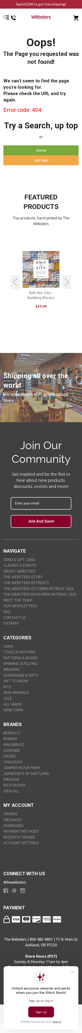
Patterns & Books (20, 658)
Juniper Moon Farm (21, 768)
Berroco (11, 733)
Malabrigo (13, 745)
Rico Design (14, 785)
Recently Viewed (19, 837)
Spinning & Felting (20, 664)
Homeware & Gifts (20, 675)
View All (11, 791)
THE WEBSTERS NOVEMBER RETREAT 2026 (40, 594)
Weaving (11, 669)
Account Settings (21, 843)
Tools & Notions (19, 652)
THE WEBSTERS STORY (23, 577)
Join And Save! (41, 521)
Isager (9, 756)
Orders (10, 814)
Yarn (8, 646)
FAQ (6, 612)
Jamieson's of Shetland (26, 774)
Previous (15, 282)
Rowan (10, 739)
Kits (7, 687)
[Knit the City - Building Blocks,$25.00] (41, 269)
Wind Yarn (13, 710)
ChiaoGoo (12, 762)
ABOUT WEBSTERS (19, 571)
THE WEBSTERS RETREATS (26, 583)
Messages (12, 820)
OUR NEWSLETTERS (20, 606)
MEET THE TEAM (17, 600)
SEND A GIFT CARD (19, 560)
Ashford (11, 750)
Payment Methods (20, 831)
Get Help (41, 160)
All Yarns (12, 704)
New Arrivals (16, 692)
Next (66, 282)
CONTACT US (14, 618)
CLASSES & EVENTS (19, 565)
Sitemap (11, 623)
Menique (11, 779)
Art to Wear (15, 681)
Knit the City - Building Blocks (41, 295)
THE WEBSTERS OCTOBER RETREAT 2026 (38, 589)
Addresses (13, 826)
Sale (7, 698)
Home (41, 150)
